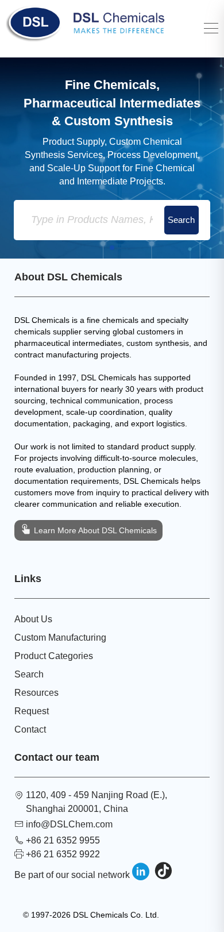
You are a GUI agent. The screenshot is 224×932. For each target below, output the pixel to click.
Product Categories (53, 656)
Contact (30, 729)
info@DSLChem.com (69, 824)
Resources (36, 693)
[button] (112, 247)
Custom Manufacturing (60, 637)
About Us (33, 619)
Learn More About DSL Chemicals (94, 530)
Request (31, 711)
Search (29, 674)
